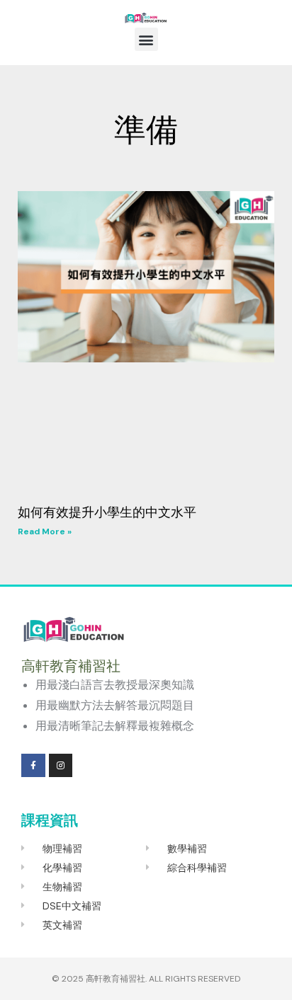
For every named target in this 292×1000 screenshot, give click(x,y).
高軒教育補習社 (115, 978)
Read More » (45, 531)
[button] (146, 39)
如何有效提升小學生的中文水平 (107, 512)
